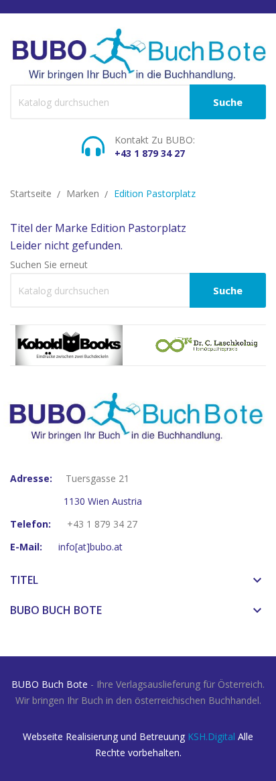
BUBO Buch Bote (49, 684)
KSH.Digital (211, 736)
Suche (228, 102)
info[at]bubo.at (90, 546)
